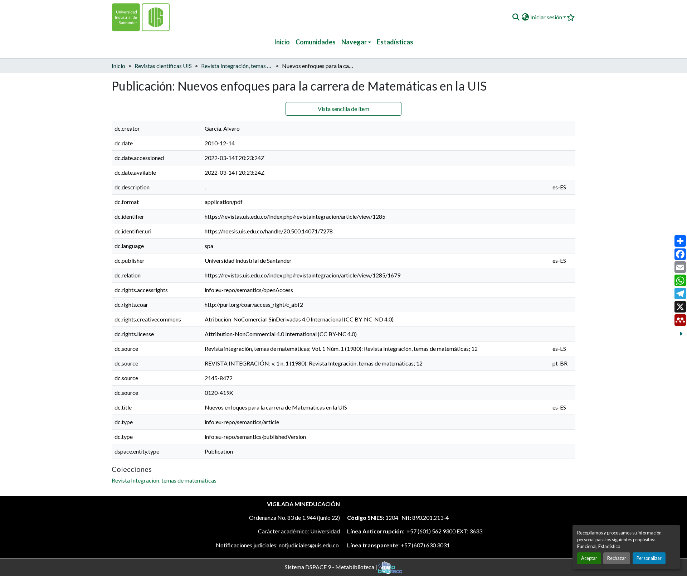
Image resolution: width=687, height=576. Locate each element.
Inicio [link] (118, 65)
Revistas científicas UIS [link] (163, 65)
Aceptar (589, 558)
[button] (515, 17)
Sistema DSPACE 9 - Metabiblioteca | (331, 566)
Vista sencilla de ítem (343, 108)
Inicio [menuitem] (282, 42)
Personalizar (649, 558)
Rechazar (616, 558)
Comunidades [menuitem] (316, 42)
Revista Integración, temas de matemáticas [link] (237, 65)
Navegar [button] (354, 42)
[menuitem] (356, 42)
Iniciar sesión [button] (546, 17)
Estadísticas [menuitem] (395, 42)
